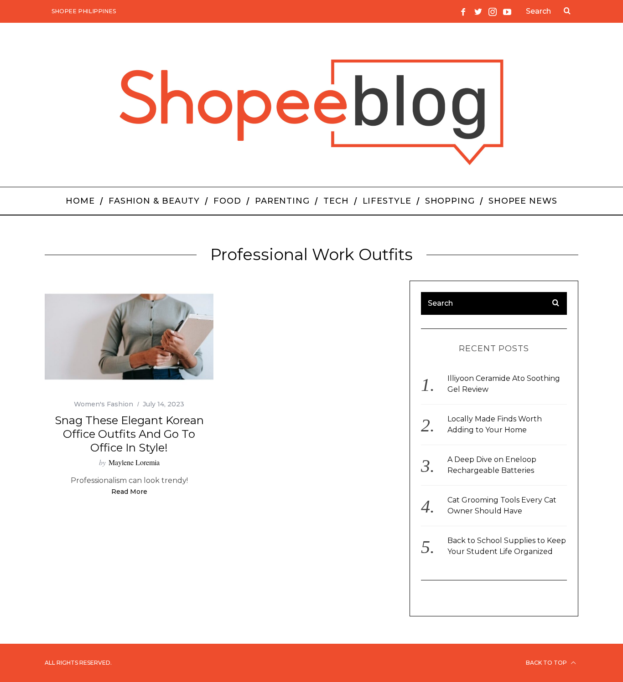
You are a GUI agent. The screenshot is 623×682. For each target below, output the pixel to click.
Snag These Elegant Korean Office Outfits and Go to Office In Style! (129, 434)
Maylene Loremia (134, 462)
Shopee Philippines (84, 11)
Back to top (547, 662)
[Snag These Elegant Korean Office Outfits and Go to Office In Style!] (129, 337)
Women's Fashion (103, 404)
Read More (129, 492)
